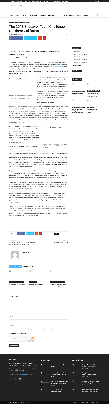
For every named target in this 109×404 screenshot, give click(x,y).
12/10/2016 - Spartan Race (80, 57)
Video (78, 15)
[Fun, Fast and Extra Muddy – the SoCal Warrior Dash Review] (78, 103)
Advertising (92, 402)
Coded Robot (24, 402)
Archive (18, 15)
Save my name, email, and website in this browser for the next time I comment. (31, 329)
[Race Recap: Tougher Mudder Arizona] (78, 87)
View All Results (76, 65)
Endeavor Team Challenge (56, 66)
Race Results (65, 1)
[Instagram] (96, 1)
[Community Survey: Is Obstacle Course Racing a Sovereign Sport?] (18, 276)
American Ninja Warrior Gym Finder (40, 1)
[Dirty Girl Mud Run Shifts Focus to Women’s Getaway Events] (59, 276)
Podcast (85, 15)
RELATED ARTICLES (15, 266)
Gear (59, 15)
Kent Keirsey (14, 34)
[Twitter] (98, 1)
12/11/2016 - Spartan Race (80, 52)
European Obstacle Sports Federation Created (92, 111)
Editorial (51, 15)
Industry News (33, 15)
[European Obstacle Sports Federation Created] (38, 276)
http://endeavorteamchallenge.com (28, 254)
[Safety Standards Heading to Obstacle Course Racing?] (76, 375)
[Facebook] (93, 1)
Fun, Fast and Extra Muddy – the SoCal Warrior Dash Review (77, 111)
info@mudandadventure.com (24, 374)
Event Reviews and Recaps (78, 91)
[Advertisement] (69, 8)
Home (11, 15)
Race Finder (27, 1)
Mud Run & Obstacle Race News (23, 22)
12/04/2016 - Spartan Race (80, 62)
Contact (98, 402)
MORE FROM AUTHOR (29, 266)
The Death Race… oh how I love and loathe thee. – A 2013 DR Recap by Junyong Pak (22, 243)
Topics (24, 15)
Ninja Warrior (68, 15)
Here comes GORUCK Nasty (60, 242)
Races (43, 15)
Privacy (74, 402)
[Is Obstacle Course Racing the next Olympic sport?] (76, 383)
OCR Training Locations (55, 1)
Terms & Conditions (83, 402)
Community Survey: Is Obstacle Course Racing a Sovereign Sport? (93, 95)
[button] (98, 15)
